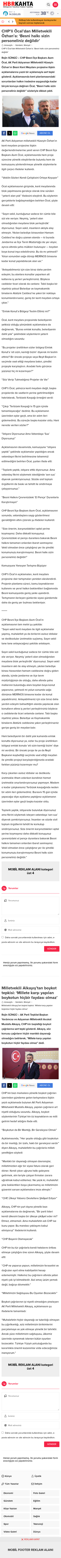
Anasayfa (8, 45)
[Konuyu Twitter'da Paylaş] (9, 133)
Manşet (27, 45)
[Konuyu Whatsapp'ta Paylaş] (15, 133)
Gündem (19, 45)
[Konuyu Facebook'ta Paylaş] (4, 133)
